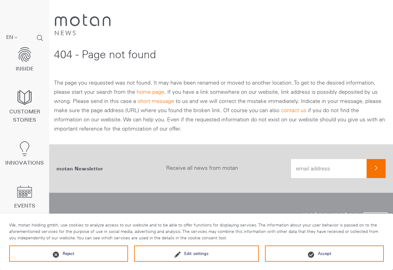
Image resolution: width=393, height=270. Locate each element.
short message (156, 101)
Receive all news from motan (202, 168)
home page (150, 92)
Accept (324, 253)
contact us (293, 110)
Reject (68, 253)
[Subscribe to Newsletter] (376, 168)
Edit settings (196, 253)
